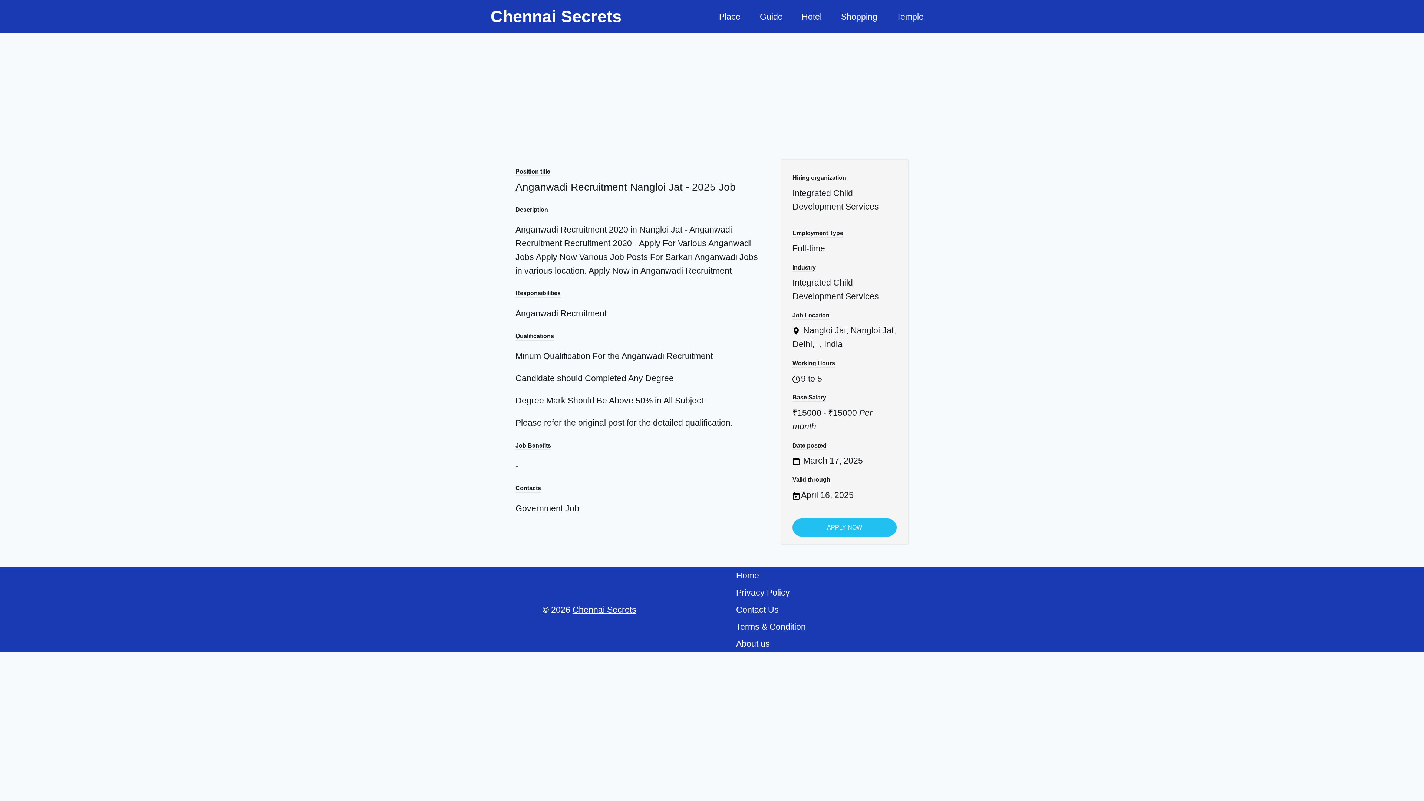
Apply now (844, 527)
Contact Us (757, 609)
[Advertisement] (712, 89)
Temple (910, 17)
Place (730, 17)
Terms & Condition (771, 627)
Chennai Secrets (604, 609)
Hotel (812, 17)
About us (753, 644)
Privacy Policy (763, 592)
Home (747, 575)
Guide (771, 17)
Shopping (859, 17)
